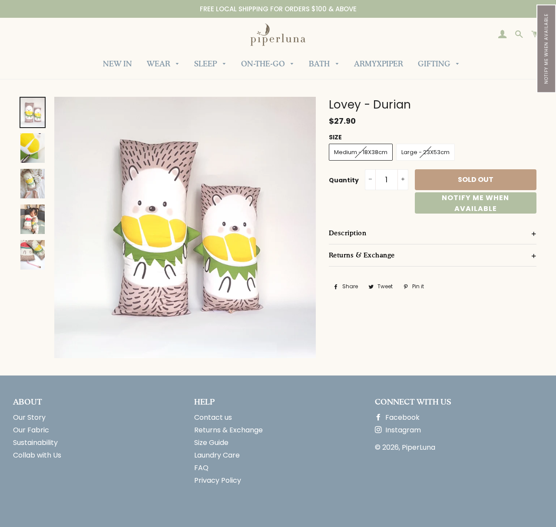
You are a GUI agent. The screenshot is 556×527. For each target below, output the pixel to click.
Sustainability (35, 443)
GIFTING (435, 64)
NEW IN (117, 64)
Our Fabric (31, 430)
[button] (546, 48)
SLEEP (206, 64)
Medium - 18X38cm (360, 152)
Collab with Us (37, 455)
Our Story (29, 417)
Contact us (213, 417)
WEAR (159, 64)
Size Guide (211, 443)
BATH (320, 64)
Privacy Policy (217, 480)
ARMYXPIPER (378, 64)
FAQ (201, 468)
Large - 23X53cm (425, 152)
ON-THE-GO (264, 64)
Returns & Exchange (228, 430)
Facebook (402, 417)
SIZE (335, 137)
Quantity (344, 180)
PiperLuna (418, 447)
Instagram (402, 430)
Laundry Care (217, 455)
